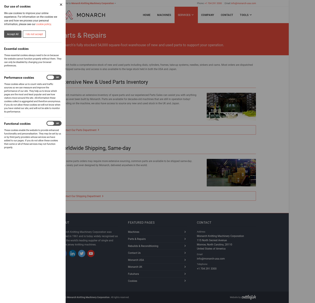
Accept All (13, 34)
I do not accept (34, 34)
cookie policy (43, 24)
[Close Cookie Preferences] (61, 5)
